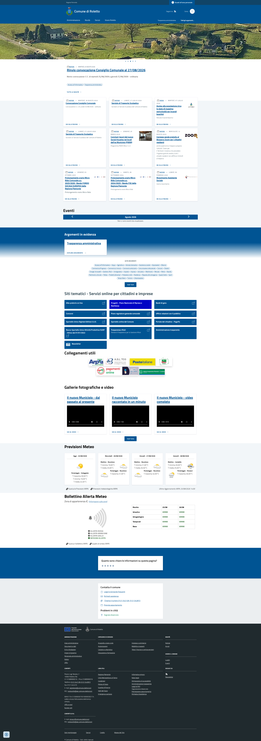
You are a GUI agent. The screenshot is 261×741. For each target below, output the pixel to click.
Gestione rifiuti (107, 271)
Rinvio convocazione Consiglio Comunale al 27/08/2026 (106, 70)
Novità (87, 20)
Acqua (113, 265)
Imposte (126, 271)
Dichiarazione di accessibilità (141, 681)
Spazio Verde (163, 275)
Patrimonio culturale (95, 275)
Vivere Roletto (110, 20)
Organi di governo (70, 653)
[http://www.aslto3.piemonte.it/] (116, 361)
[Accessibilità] (6, 734)
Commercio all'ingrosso (99, 268)
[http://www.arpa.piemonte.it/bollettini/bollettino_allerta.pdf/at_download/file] (96, 362)
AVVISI (162, 100)
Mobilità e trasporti (138, 646)
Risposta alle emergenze (149, 275)
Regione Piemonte (71, 2)
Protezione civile (127, 275)
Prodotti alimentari (115, 275)
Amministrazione (73, 20)
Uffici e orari (68, 704)
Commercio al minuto (114, 268)
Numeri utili (68, 708)
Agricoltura (120, 265)
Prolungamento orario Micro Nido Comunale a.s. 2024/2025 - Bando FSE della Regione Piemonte (123, 181)
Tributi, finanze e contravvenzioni (143, 649)
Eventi (167, 663)
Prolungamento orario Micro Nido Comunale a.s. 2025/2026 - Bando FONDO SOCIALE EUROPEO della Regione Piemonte (77, 183)
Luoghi (167, 660)
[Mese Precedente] (72, 216)
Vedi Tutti (130, 284)
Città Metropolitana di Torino (107, 678)
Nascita (169, 271)
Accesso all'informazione (102, 265)
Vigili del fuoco (103, 691)
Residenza (137, 275)
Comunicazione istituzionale (147, 268)
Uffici (66, 662)
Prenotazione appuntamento (141, 691)
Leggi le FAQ (136, 686)
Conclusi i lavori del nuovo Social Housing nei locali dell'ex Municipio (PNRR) (122, 140)
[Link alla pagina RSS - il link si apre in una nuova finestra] (175, 11)
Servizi (97, 20)
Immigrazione (118, 271)
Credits (102, 732)
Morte (163, 271)
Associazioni (155, 265)
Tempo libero (122, 278)
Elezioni (166, 268)
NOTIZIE (71, 67)
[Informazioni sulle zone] (98, 501)
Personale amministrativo (73, 656)
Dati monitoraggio (70, 732)
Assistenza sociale (144, 265)
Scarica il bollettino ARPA (78, 543)
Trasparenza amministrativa (167, 20)
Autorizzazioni (102, 646)
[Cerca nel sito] (191, 11)
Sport (170, 275)
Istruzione (141, 271)
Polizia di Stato (103, 684)
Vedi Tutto (130, 438)
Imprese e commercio (139, 643)
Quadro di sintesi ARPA (100, 543)
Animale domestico (131, 265)
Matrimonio (149, 271)
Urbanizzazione (138, 278)
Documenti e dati (70, 646)
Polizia (105, 275)
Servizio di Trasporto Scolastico (125, 103)
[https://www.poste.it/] (142, 362)
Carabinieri (101, 681)
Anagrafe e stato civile (105, 643)
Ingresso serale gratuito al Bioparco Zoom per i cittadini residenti (168, 140)
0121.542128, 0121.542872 (81, 682)
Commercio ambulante (130, 268)
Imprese (133, 271)
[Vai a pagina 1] (125, 61)
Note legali (135, 678)
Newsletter (169, 677)
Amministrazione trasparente (142, 684)
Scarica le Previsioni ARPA (78, 488)
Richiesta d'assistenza (139, 694)
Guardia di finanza (104, 687)
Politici (66, 659)
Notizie (167, 643)
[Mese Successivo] (188, 216)
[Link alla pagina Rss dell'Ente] (166, 674)
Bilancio (163, 265)
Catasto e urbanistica (105, 649)
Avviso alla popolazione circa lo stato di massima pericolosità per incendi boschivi (168, 110)
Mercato (156, 271)
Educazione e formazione (106, 653)
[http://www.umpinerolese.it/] (164, 361)
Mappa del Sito (119, 732)
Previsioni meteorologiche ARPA (105, 488)
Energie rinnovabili (95, 271)
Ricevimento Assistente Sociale (166, 179)
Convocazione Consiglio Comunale (81, 103)
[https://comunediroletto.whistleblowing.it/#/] (130, 371)
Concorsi (160, 268)
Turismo (129, 278)
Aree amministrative (71, 643)
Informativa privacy (138, 674)
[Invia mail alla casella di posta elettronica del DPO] (79, 719)
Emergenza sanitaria (105, 694)
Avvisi (167, 646)
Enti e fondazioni (70, 649)
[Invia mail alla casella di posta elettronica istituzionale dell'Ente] (80, 688)
